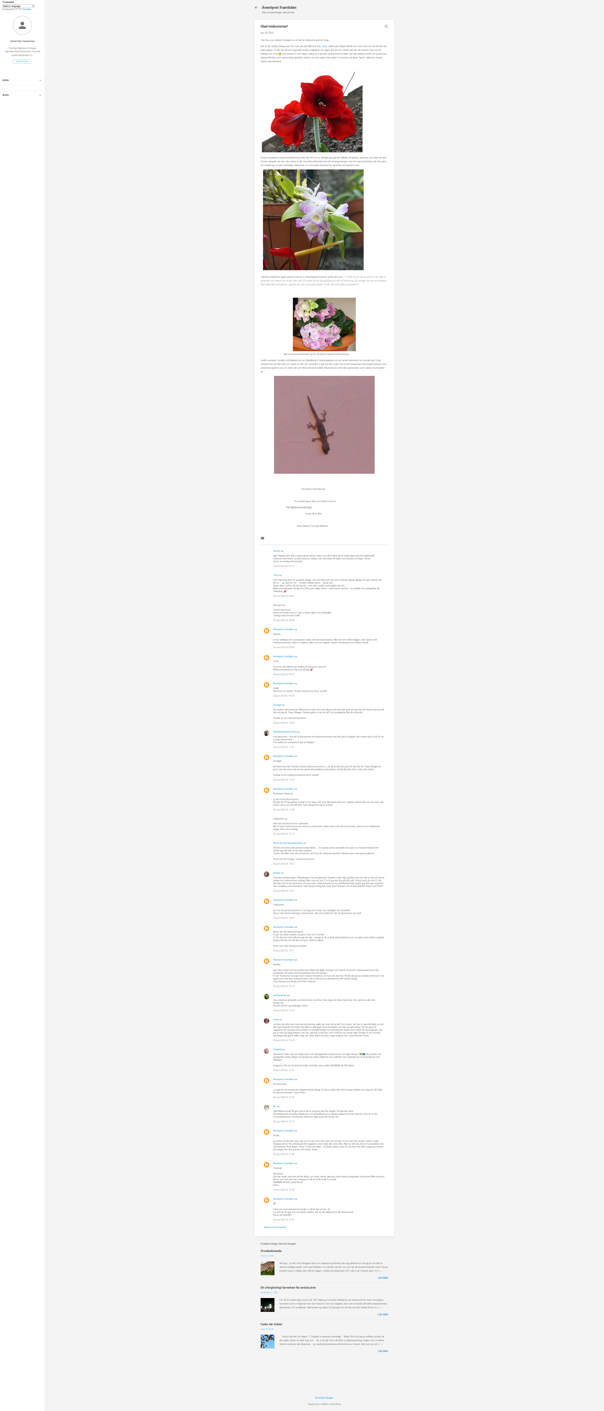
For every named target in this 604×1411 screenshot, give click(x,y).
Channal (277, 1049)
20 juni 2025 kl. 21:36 (283, 1097)
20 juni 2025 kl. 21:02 (283, 1010)
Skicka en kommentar (275, 1227)
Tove (275, 575)
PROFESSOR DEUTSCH (285, 732)
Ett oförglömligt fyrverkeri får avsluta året (288, 1287)
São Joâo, (322, 46)
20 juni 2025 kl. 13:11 (283, 833)
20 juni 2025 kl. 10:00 (283, 722)
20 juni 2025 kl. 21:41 (283, 1219)
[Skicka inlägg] (262, 539)
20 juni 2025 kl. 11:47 (283, 779)
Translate (26, 9)
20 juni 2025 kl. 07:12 (283, 566)
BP (274, 1106)
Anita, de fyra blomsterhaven (288, 843)
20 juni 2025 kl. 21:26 (283, 1070)
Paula (276, 1019)
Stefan (276, 551)
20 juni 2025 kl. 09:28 (283, 620)
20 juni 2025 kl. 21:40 (283, 1189)
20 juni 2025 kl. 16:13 (283, 986)
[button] (386, 26)
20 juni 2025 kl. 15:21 (283, 890)
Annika (276, 872)
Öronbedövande (271, 1251)
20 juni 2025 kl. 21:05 (283, 1040)
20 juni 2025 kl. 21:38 (283, 1154)
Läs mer (383, 1277)
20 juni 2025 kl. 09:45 (283, 647)
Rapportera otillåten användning (324, 1404)
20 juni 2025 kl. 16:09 (283, 917)
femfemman (279, 995)
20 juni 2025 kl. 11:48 (283, 809)
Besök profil (22, 61)
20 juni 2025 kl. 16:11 (283, 950)
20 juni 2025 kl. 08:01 (283, 596)
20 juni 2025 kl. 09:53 (283, 674)
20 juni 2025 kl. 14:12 (283, 863)
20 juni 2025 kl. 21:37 (283, 1121)
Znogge (277, 704)
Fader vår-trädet (271, 1324)
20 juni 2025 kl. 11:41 (283, 747)
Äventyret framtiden (279, 7)
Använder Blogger (324, 1397)
